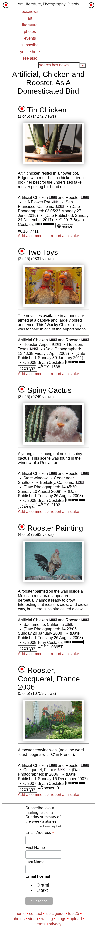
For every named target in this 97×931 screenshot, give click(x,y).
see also (29, 58)
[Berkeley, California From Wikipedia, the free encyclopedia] (79, 482)
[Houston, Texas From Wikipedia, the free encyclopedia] (33, 349)
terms (40, 924)
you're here (30, 52)
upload (76, 919)
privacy (55, 924)
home (21, 913)
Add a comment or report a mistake (48, 236)
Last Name (35, 862)
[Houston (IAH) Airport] (56, 344)
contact (35, 913)
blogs (61, 919)
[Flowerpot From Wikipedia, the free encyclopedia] (55, 202)
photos (30, 31)
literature (30, 25)
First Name (35, 847)
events (30, 38)
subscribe (30, 45)
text (44, 890)
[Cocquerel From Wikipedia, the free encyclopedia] (61, 770)
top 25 (73, 913)
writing (47, 919)
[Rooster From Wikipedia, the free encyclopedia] (85, 197)
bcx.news (30, 11)
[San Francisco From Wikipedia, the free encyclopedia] (59, 206)
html (45, 885)
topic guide (55, 913)
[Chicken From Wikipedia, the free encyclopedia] (53, 197)
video (33, 919)
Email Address (39, 832)
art (30, 18)
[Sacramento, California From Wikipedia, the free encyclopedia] (69, 624)
